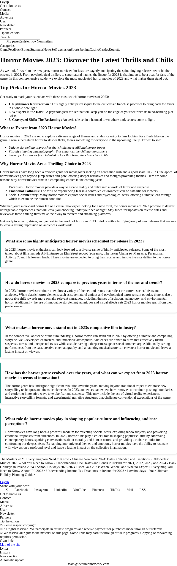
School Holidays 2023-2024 (56, 467)
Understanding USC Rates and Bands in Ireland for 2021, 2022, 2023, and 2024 (111, 463)
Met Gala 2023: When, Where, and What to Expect (113, 467)
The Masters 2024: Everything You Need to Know (34, 459)
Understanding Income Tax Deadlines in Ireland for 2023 (85, 471)
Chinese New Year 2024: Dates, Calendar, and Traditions (111, 459)
